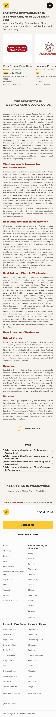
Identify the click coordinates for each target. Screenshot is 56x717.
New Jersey (17, 502)
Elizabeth (32, 569)
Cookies (31, 650)
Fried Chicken (33, 660)
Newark (31, 558)
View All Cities (34, 617)
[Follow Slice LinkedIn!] (48, 512)
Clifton (31, 590)
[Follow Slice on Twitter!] (40, 512)
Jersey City (32, 553)
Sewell (30, 600)
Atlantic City (33, 579)
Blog (5, 561)
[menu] (50, 5)
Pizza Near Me (9, 566)
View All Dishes (34, 693)
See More (33, 428)
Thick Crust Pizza (10, 687)
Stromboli (32, 681)
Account (6, 590)
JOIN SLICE (28, 525)
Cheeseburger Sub (35, 639)
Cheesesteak (33, 645)
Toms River (32, 564)
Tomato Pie (8, 666)
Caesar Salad (33, 629)
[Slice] (6, 5)
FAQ (5, 585)
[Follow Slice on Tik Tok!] (44, 512)
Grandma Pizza (9, 671)
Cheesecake (33, 634)
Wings (30, 687)
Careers (6, 556)
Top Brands (8, 579)
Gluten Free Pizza (10, 655)
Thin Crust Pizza (10, 676)
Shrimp (31, 676)
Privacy (6, 595)
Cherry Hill (32, 595)
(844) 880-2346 (9, 703)
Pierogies (32, 671)
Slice (6, 502)
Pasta (30, 666)
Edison (31, 585)
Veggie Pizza (8, 639)
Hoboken (31, 574)
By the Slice (8, 650)
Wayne (31, 606)
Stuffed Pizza (8, 681)
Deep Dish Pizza (9, 645)
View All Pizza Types (11, 693)
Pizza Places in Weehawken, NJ (39, 502)
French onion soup (35, 655)
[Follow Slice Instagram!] (52, 512)
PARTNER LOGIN (28, 534)
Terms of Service (10, 600)
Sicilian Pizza (8, 634)
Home (5, 545)
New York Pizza (9, 629)
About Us (7, 551)
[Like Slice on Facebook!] (37, 512)
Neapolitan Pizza (10, 660)
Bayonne (31, 611)
